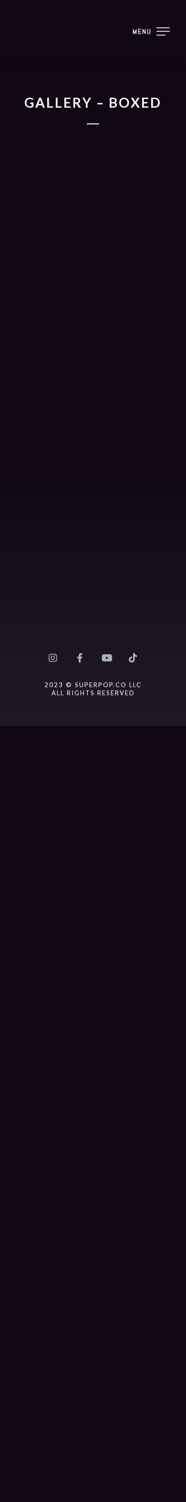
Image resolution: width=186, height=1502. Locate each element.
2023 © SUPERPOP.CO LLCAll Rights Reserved (93, 689)
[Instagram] (53, 658)
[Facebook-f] (79, 658)
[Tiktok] (133, 658)
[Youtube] (106, 658)
